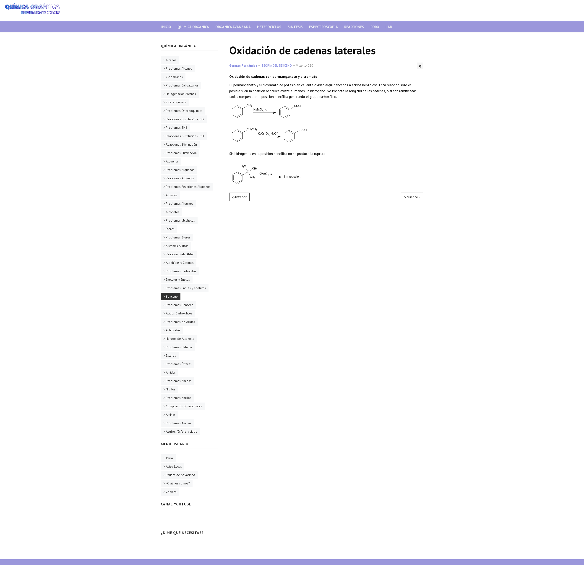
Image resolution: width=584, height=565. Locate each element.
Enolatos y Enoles (178, 279)
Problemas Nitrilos (178, 398)
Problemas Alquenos (180, 170)
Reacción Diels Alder (180, 254)
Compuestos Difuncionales (184, 406)
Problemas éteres (178, 237)
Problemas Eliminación (181, 153)
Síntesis (295, 26)
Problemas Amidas (178, 381)
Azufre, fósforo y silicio (181, 431)
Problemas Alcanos (179, 68)
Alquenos (172, 161)
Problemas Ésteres (179, 364)
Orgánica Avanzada (233, 26)
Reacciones (354, 26)
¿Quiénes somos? (178, 483)
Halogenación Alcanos (181, 94)
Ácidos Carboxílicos (179, 313)
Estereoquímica (176, 102)
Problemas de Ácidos (180, 322)
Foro (374, 26)
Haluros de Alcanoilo (180, 339)
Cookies (171, 492)
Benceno (172, 296)
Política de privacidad (180, 475)
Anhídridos (173, 330)
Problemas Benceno (179, 305)
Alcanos (171, 60)
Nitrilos (170, 389)
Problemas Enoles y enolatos (186, 288)
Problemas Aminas (178, 423)
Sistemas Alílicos (177, 246)
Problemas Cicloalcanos (182, 85)
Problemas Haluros (179, 347)
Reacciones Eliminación (181, 144)
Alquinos (171, 195)
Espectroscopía (323, 26)
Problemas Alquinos (179, 203)
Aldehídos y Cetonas (180, 263)
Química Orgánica (193, 26)
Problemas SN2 (176, 128)
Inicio (166, 26)
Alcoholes (172, 212)
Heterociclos (269, 26)
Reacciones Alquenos (180, 178)
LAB (389, 26)
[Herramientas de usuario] (420, 66)
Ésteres (171, 355)
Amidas (171, 372)
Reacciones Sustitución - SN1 (185, 136)
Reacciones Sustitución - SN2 (185, 119)
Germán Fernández (243, 65)
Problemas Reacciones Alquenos (188, 187)
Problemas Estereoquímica (184, 111)
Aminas (170, 415)
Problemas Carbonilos (181, 271)
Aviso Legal (174, 466)
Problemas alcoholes (180, 220)
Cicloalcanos (174, 77)
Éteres (170, 229)
